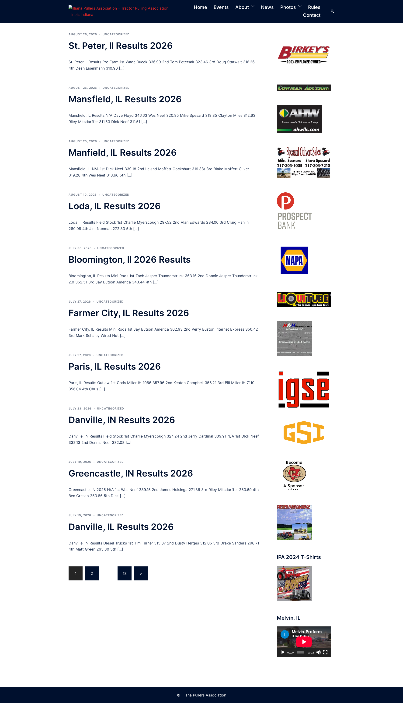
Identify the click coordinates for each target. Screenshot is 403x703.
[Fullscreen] (325, 652)
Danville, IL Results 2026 (121, 526)
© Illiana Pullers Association (201, 695)
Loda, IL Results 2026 (115, 206)
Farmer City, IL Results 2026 (129, 312)
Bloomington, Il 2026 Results (130, 259)
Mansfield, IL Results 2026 (125, 99)
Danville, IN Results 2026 (122, 419)
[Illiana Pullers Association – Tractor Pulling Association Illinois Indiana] (124, 11)
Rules (314, 7)
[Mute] (318, 652)
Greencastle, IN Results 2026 (131, 473)
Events (221, 7)
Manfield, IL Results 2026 (123, 152)
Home (200, 7)
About (242, 7)
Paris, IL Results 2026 (115, 366)
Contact (311, 15)
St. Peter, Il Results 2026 (121, 45)
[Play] (283, 652)
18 (125, 573)
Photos (288, 7)
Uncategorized (116, 34)
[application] (304, 641)
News (267, 7)
